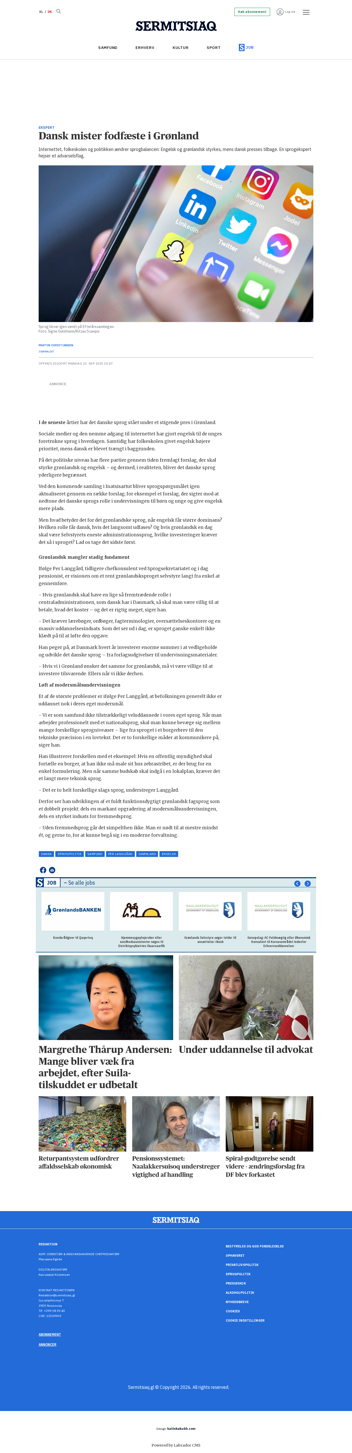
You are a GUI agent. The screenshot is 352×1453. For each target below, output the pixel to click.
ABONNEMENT (50, 1334)
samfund (94, 854)
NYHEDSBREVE (237, 1302)
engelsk (169, 854)
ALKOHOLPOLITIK (240, 1293)
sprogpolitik (70, 854)
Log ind (290, 11)
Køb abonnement (252, 12)
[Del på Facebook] (43, 870)
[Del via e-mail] (52, 870)
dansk (46, 854)
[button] (297, 884)
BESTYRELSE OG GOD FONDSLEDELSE (255, 1246)
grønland (147, 854)
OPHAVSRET (235, 1255)
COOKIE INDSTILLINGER (245, 1320)
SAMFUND (108, 47)
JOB (250, 47)
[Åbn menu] (304, 12)
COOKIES (233, 1311)
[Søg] (58, 11)
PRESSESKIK (236, 1283)
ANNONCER (47, 1344)
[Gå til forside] (176, 26)
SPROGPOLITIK (238, 1274)
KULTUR (181, 47)
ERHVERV (145, 47)
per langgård (120, 854)
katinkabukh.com (181, 1429)
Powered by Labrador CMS (176, 1445)
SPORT (214, 47)
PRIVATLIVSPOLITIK (242, 1265)
